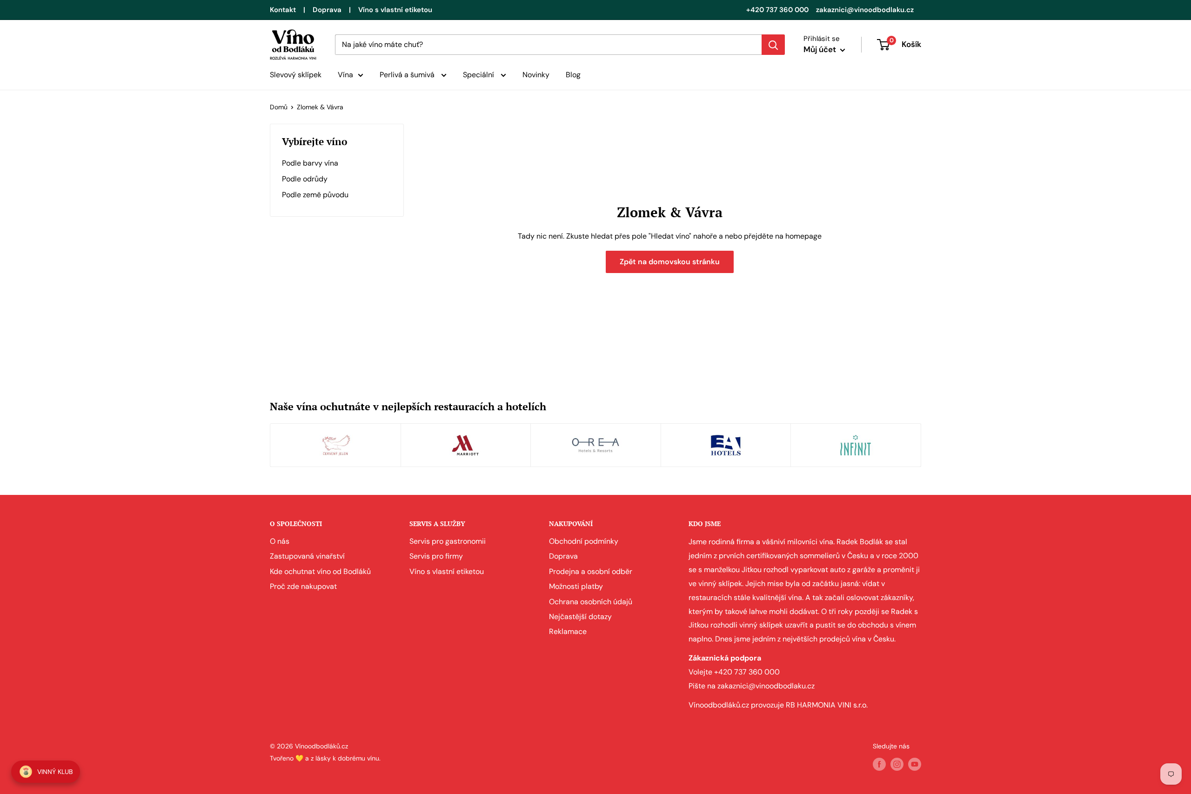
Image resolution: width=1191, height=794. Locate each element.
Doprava (327, 9)
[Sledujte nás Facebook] (879, 764)
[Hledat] (773, 44)
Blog (573, 75)
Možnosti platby (576, 586)
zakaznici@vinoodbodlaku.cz (865, 9)
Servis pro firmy (436, 556)
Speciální (479, 75)
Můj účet (820, 49)
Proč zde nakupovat (303, 586)
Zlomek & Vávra (320, 107)
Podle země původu (315, 195)
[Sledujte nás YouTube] (914, 764)
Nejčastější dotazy (580, 616)
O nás (279, 541)
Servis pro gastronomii (447, 541)
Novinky (535, 75)
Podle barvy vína (310, 163)
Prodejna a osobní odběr (590, 571)
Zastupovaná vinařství (307, 556)
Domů (279, 107)
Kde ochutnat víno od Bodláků (320, 571)
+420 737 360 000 (777, 9)
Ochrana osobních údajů (590, 602)
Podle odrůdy (305, 179)
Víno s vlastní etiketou (395, 9)
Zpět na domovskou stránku (670, 262)
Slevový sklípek (295, 75)
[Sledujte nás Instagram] (896, 764)
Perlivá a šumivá (408, 75)
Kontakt (283, 9)
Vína (345, 75)
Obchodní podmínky (583, 541)
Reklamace (568, 631)
